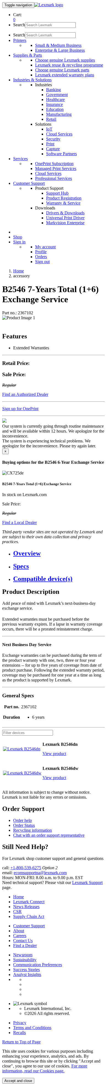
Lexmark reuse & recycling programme (69, 65)
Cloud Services (59, 134)
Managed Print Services (55, 168)
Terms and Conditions (32, 1027)
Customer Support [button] (29, 183)
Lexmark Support (87, 882)
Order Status (24, 825)
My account (45, 246)
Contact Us (23, 940)
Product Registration (63, 198)
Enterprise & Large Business (60, 50)
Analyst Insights (27, 974)
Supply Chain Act (28, 916)
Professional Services (53, 178)
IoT (49, 129)
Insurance (54, 104)
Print (50, 144)
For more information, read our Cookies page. (44, 1068)
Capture (53, 148)
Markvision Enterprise (65, 222)
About (18, 930)
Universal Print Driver (65, 217)
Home (18, 271)
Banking (53, 89)
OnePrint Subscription (54, 163)
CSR (17, 911)
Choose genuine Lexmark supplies (65, 60)
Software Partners (61, 153)
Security (53, 139)
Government (57, 94)
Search (19, 24)
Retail (51, 119)
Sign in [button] (19, 242)
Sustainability (24, 959)
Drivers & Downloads (65, 213)
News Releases (26, 906)
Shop (17, 237)
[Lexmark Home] (48, 4)
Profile (41, 251)
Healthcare (55, 99)
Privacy (19, 1022)
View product (54, 753)
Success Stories (26, 969)
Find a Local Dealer (19, 522)
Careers (19, 935)
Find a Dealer (25, 945)
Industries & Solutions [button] (32, 79)
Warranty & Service (63, 203)
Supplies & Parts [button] (27, 55)
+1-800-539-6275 (25, 867)
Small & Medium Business (58, 45)
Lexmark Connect (28, 901)
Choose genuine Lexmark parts (62, 70)
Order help (22, 820)
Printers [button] (19, 40)
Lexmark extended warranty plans (64, 75)
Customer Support (29, 925)
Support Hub (57, 193)
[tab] (59, 553)
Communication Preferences (37, 964)
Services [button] (20, 158)
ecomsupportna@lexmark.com (40, 872)
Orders (41, 256)
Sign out (42, 261)
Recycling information (32, 830)
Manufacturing (59, 114)
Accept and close (18, 1081)
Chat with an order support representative (49, 835)
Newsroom (22, 954)
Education (55, 109)
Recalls (19, 1032)
